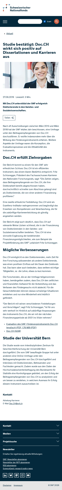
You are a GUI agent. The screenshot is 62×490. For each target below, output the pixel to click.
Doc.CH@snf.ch (15, 404)
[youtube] (28, 475)
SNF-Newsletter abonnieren (15, 460)
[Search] (56, 21)
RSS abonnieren (9, 466)
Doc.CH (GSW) (13, 331)
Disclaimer (7, 486)
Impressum (18, 486)
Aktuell (9, 34)
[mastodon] (16, 475)
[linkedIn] (5, 475)
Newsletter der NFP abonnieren (16, 463)
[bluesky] (11, 475)
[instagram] (22, 475)
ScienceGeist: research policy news (18, 469)
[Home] (19, 11)
